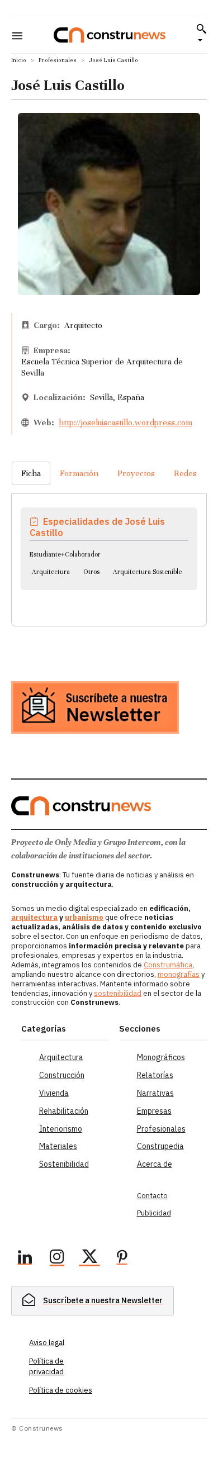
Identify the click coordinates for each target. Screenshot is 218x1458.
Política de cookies (60, 1390)
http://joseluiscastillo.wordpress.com (125, 422)
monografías (179, 974)
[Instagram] (57, 1258)
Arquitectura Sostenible (147, 572)
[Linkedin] (24, 1258)
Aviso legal (46, 1342)
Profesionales (58, 60)
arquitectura (34, 917)
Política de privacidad (46, 1366)
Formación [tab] (79, 473)
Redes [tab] (185, 473)
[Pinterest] (121, 1258)
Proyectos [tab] (136, 473)
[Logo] (109, 34)
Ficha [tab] (31, 473)
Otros (91, 572)
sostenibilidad (117, 993)
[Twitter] (89, 1258)
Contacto (152, 1195)
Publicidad (154, 1213)
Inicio (18, 60)
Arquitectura (51, 572)
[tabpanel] (109, 546)
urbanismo (84, 917)
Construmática (168, 965)
